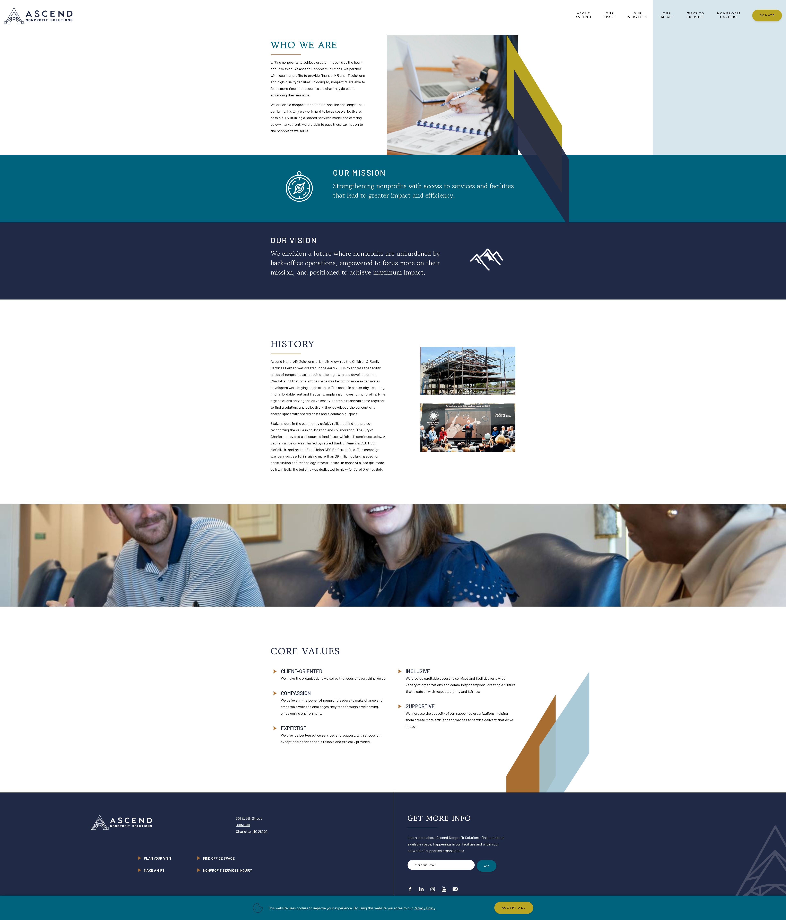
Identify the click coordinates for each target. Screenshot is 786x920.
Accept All (514, 908)
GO (486, 866)
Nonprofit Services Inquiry (227, 870)
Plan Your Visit (158, 858)
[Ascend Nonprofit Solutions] (38, 15)
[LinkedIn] (421, 889)
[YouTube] (443, 889)
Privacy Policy (424, 908)
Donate (767, 15)
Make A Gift (154, 870)
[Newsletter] (455, 889)
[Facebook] (410, 889)
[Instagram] (432, 889)
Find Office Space (219, 858)
